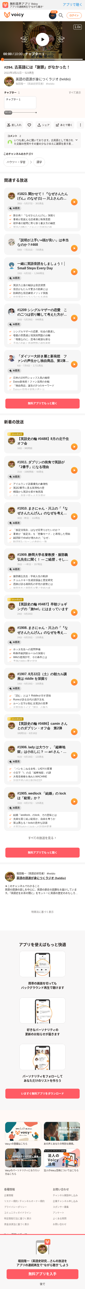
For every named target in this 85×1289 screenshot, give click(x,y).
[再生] (74, 202)
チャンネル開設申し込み (65, 1195)
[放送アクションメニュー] (80, 125)
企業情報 (8, 1195)
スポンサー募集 (61, 1207)
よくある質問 (59, 1218)
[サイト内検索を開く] (61, 15)
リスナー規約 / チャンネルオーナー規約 (24, 1201)
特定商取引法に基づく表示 (17, 1218)
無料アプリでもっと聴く (42, 403)
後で (42, 1283)
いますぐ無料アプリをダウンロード (42, 1093)
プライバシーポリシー (15, 1207)
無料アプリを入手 (42, 1274)
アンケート (58, 1213)
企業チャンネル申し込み (65, 1201)
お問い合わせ (59, 1224)
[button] (42, 39)
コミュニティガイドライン (17, 1213)
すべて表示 (75, 92)
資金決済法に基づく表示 (16, 1224)
